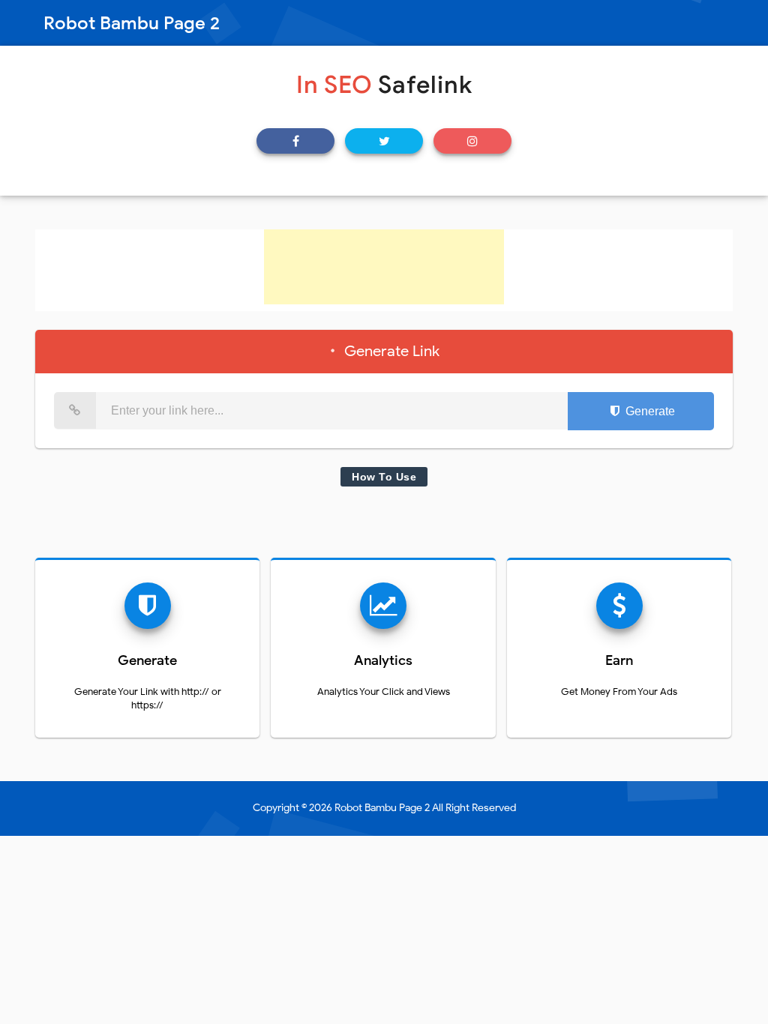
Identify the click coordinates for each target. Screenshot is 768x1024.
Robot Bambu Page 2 (382, 807)
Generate (648, 411)
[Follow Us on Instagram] (473, 141)
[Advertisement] (384, 266)
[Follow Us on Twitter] (384, 141)
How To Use (384, 477)
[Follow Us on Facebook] (295, 141)
